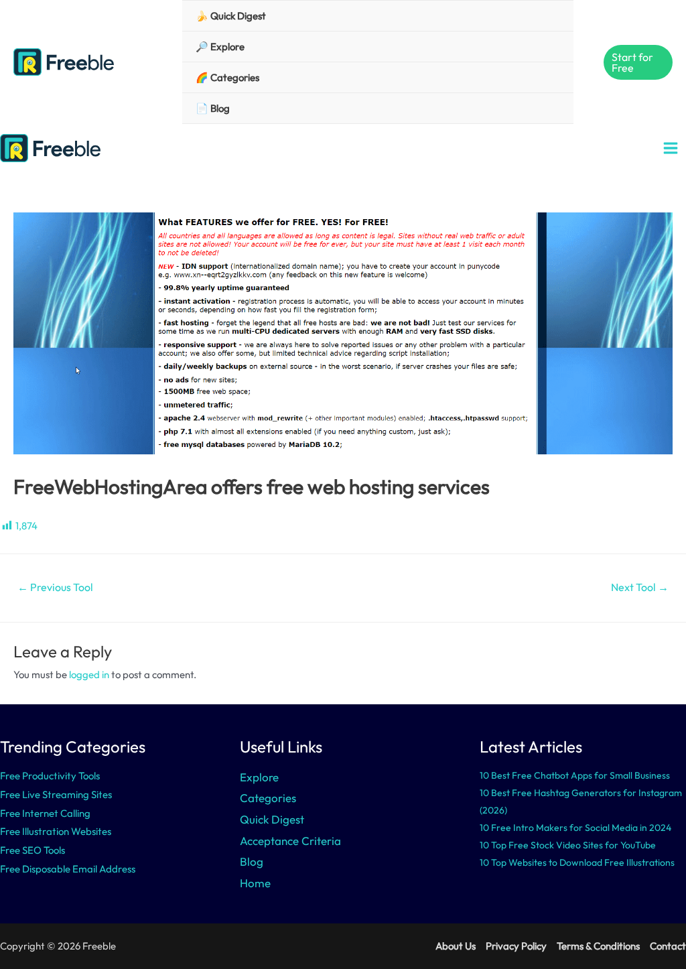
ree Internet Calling (47, 813)
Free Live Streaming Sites (56, 794)
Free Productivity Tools (50, 775)
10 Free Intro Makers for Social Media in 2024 (575, 828)
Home (255, 883)
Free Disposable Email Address (67, 868)
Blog (251, 861)
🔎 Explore (220, 46)
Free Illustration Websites (55, 831)
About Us (455, 946)
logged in (89, 674)
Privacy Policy (516, 946)
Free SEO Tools (32, 850)
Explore (259, 777)
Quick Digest (272, 819)
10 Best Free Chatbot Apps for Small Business (575, 775)
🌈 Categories (227, 77)
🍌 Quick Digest (231, 15)
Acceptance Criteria (290, 841)
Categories (268, 798)
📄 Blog (213, 108)
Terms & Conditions (598, 946)
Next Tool (640, 587)
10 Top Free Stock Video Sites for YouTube (568, 845)
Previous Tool (55, 587)
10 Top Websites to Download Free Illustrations (577, 862)
